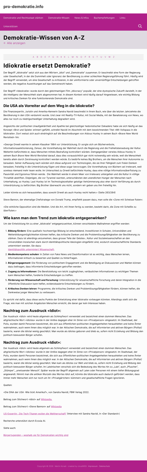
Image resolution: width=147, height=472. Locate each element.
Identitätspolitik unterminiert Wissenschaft (31, 249)
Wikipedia (56, 406)
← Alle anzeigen (14, 43)
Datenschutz (104, 466)
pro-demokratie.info (23, 6)
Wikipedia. (46, 399)
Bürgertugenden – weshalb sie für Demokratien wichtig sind (35, 435)
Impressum (93, 466)
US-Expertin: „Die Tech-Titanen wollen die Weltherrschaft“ (34, 413)
